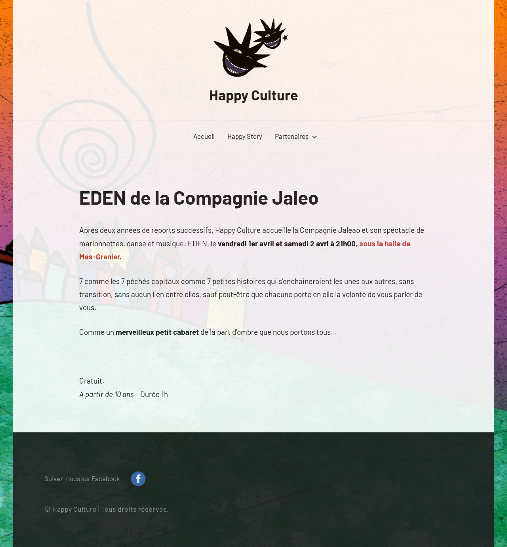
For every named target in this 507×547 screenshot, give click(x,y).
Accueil (204, 136)
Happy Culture (253, 94)
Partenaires (292, 136)
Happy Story (244, 136)
